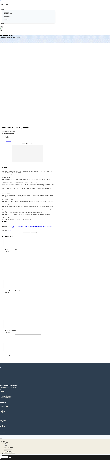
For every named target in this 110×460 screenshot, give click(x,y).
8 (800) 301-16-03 (4, 3)
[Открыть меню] (1, 30)
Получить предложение (5, 131)
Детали (4, 165)
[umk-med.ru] (2, 1)
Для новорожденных (13, 224)
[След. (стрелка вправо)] (1, 438)
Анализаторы (4, 411)
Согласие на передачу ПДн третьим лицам (8, 398)
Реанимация (6, 10)
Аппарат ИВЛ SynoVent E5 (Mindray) (12, 353)
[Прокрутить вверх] (1, 435)
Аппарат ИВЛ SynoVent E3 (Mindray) (12, 290)
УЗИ (2, 410)
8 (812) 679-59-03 (4, 4)
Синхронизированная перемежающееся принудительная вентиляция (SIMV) (30, 226)
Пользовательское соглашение (7, 396)
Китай (9, 224)
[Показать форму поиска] (1, 27)
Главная (3, 7)
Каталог (3, 404)
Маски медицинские (5, 412)
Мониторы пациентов (5, 406)
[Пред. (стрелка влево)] (0, 438)
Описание (5, 163)
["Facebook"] (0, 426)
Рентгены (3, 407)
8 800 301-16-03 (2, 421)
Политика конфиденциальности (7, 395)
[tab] (28, 163)
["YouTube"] (4, 426)
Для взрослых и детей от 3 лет (23, 224)
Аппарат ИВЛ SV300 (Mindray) (11, 249)
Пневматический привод (32, 224)
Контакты (4, 24)
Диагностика (6, 19)
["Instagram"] (2, 426)
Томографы (4, 405)
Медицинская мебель (7, 16)
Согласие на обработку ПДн (6, 397)
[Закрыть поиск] (1, 455)
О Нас (3, 392)
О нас (3, 23)
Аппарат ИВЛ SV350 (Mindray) (11, 330)
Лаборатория (6, 17)
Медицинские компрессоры (8, 22)
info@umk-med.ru (4, 5)
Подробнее (7, 251)
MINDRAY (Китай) (6, 35)
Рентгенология (6, 12)
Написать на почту (12, 131)
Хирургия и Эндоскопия (8, 13)
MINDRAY (9, 230)
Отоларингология (7, 20)
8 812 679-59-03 (2, 422)
